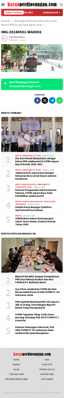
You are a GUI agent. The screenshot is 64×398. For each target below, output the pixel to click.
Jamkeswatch (28, 155)
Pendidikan (20, 187)
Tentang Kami (16, 374)
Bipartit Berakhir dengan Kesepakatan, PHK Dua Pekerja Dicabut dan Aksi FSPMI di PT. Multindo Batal (37, 279)
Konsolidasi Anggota (32, 201)
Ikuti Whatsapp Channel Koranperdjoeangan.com (25, 84)
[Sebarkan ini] (37, 100)
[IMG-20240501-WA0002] (32, 58)
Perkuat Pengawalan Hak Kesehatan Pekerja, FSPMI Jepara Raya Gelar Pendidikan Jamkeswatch (35, 193)
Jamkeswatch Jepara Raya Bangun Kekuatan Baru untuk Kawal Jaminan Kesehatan (35, 175)
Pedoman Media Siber (16, 379)
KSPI (47, 359)
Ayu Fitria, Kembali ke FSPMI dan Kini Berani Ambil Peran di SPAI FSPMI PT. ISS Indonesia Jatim (37, 292)
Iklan (16, 369)
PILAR (38, 155)
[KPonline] (32, 4)
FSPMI (16, 359)
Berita (18, 155)
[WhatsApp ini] (59, 100)
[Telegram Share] (52, 100)
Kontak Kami (47, 374)
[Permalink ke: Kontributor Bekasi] (4, 38)
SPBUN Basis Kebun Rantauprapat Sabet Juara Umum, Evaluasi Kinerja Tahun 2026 (35, 221)
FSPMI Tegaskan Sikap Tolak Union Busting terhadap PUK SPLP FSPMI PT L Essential (37, 317)
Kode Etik (47, 364)
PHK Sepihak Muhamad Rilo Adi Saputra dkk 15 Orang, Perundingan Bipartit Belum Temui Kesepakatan (37, 304)
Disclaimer (47, 379)
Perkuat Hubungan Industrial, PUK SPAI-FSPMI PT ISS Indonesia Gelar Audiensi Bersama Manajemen (34, 330)
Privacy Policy (47, 369)
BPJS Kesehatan (29, 184)
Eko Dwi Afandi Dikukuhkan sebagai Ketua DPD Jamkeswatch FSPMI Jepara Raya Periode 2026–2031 (37, 161)
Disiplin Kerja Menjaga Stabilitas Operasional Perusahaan (33, 209)
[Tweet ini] (45, 100)
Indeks (16, 364)
